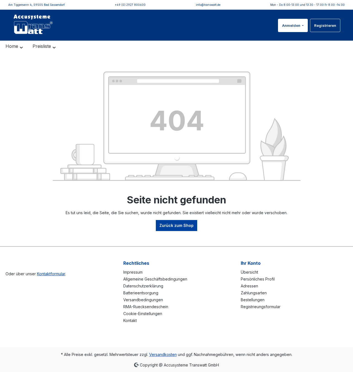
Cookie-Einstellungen (142, 313)
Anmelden (291, 25)
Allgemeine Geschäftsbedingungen (155, 279)
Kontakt (130, 320)
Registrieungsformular (260, 306)
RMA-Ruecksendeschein (145, 306)
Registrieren (325, 25)
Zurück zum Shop (176, 225)
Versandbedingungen (143, 299)
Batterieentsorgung (140, 292)
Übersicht (249, 272)
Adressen (249, 286)
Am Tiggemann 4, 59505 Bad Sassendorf (36, 4)
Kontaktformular (51, 273)
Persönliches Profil (258, 279)
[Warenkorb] (343, 22)
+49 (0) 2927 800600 (130, 4)
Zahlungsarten (254, 292)
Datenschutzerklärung (143, 286)
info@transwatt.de (208, 4)
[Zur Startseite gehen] (33, 24)
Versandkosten (163, 354)
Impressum (133, 272)
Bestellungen (252, 299)
